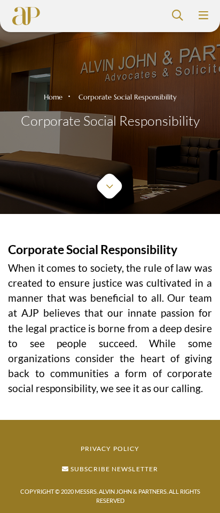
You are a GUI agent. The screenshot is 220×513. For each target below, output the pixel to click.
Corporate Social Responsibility (127, 97)
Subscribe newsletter (113, 469)
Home (53, 97)
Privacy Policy (110, 449)
